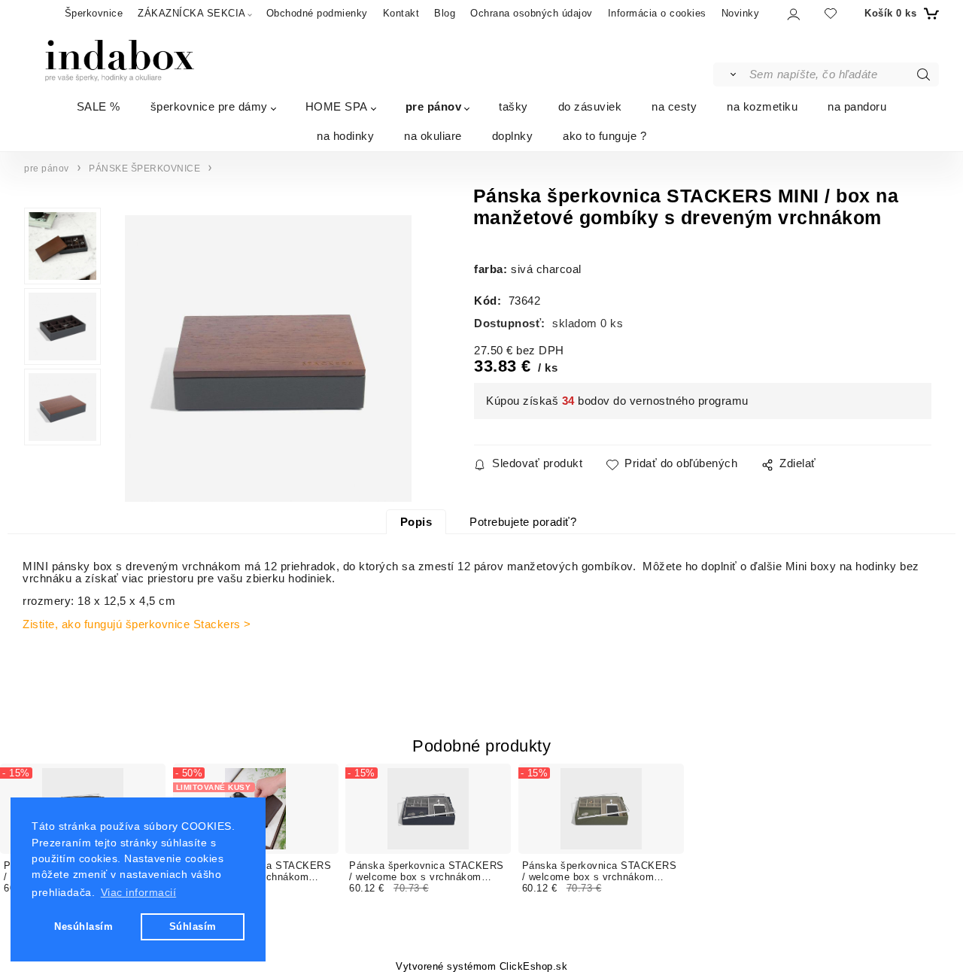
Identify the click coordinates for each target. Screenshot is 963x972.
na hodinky (345, 135)
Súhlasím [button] (193, 926)
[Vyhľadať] (730, 74)
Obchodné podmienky (317, 13)
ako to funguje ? (604, 135)
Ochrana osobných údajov (531, 13)
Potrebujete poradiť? (522, 522)
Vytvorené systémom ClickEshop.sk (481, 966)
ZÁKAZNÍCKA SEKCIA (192, 13)
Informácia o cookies (657, 13)
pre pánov (434, 106)
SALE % (98, 106)
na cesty (674, 106)
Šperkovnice (94, 13)
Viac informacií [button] (139, 892)
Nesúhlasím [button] (83, 926)
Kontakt (401, 13)
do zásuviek (590, 106)
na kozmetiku (762, 106)
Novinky (740, 13)
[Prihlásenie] (792, 14)
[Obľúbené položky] (830, 13)
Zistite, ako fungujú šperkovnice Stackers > (137, 624)
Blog (444, 13)
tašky (513, 106)
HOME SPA (336, 106)
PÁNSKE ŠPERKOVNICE (144, 168)
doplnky (512, 135)
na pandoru (857, 106)
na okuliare (433, 135)
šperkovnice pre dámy (209, 106)
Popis (416, 522)
